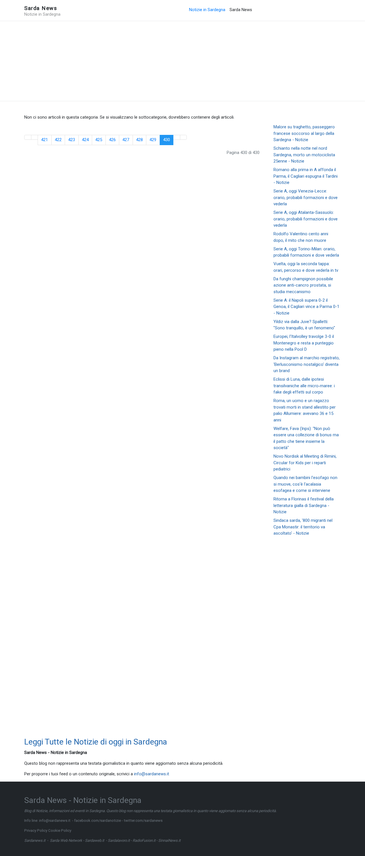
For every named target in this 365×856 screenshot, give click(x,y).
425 (98, 139)
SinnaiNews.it (169, 840)
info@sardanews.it (151, 773)
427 (125, 139)
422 (58, 139)
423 (71, 139)
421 (44, 139)
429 (152, 139)
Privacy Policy (35, 830)
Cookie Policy (59, 830)
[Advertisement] (182, 61)
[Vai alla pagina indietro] (34, 137)
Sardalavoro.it (119, 840)
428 (139, 139)
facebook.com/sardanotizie (97, 820)
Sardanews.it (34, 840)
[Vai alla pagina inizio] (27, 137)
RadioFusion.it (144, 840)
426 (112, 139)
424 (85, 139)
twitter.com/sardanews (143, 820)
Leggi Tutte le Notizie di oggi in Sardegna (95, 742)
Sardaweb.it (94, 840)
